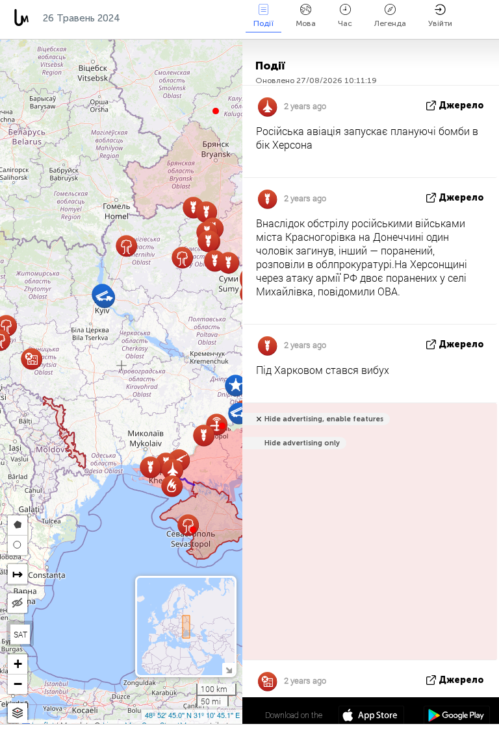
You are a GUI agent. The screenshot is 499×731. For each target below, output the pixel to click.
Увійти (440, 23)
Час (345, 23)
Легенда (390, 23)
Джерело (461, 105)
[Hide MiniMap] (228, 669)
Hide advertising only (302, 443)
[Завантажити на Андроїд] (456, 717)
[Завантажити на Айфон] (371, 717)
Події (263, 23)
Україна (152, 18)
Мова (306, 23)
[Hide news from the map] (17, 603)
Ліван (206, 18)
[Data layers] (17, 713)
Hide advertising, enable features (323, 419)
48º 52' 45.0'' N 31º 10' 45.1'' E (192, 715)
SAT (20, 634)
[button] (222, 426)
